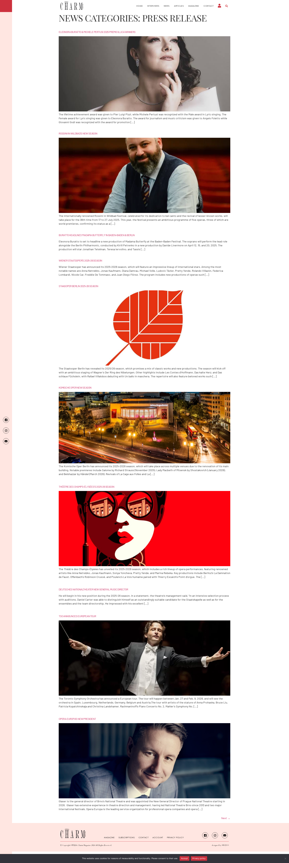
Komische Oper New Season (75, 387)
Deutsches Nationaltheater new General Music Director (93, 589)
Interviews (153, 6)
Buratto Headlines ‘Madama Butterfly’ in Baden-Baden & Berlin (97, 235)
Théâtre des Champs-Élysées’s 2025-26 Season (86, 486)
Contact (209, 6)
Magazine (193, 6)
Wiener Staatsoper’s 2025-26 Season (80, 260)
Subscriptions (126, 838)
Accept (184, 858)
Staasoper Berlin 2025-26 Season (78, 286)
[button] (226, 6)
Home (139, 6)
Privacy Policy (175, 838)
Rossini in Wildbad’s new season (78, 133)
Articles (179, 6)
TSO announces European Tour (77, 616)
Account (157, 838)
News (166, 6)
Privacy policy (199, 858)
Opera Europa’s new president (77, 718)
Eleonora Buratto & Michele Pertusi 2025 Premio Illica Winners (97, 32)
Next (225, 818)
